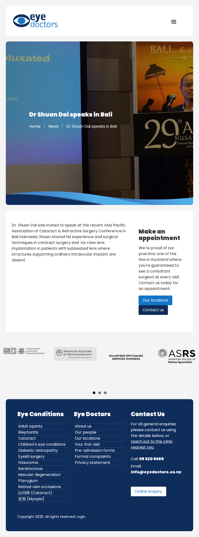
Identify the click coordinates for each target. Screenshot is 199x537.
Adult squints (30, 426)
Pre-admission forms (95, 450)
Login (81, 516)
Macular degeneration (39, 474)
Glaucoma (28, 462)
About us (83, 426)
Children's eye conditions (42, 444)
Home (35, 126)
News (53, 126)
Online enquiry (148, 491)
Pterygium (28, 480)
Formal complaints (93, 456)
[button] (174, 21)
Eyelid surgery (31, 456)
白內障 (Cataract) (35, 493)
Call (147, 459)
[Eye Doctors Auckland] (36, 21)
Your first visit (87, 444)
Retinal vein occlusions (39, 487)
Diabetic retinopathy (38, 450)
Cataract (27, 438)
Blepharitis (28, 432)
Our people (85, 432)
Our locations (155, 300)
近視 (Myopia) (31, 499)
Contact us (153, 310)
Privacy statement (92, 462)
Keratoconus (30, 468)
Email (156, 469)
